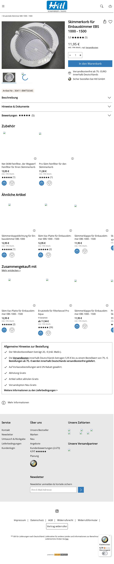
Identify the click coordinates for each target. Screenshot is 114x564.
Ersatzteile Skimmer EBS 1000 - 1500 (17, 16)
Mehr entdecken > (11, 270)
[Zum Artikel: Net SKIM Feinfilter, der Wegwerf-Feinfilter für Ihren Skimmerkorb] (20, 146)
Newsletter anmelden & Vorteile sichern (51, 484)
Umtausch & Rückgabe (13, 439)
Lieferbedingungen (11, 443)
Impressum (20, 520)
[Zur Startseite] (57, 6)
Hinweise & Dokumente (15, 106)
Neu (32, 439)
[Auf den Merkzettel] (110, 21)
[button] (104, 21)
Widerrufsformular (88, 520)
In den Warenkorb (90, 63)
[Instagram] (57, 511)
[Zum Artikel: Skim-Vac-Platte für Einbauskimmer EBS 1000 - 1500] (55, 218)
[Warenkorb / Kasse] (110, 6)
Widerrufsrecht (65, 520)
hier (66, 539)
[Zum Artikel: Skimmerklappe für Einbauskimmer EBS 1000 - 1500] (92, 218)
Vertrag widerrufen (57, 526)
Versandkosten (92, 47)
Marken (34, 434)
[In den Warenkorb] (4, 183)
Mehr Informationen (18, 402)
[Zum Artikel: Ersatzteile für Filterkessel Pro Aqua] (55, 293)
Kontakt (6, 430)
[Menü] (109, 536)
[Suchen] (102, 6)
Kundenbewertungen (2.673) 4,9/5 (45, 450)
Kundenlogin (8, 448)
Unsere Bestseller (39, 430)
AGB (50, 520)
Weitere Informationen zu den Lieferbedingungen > (31, 390)
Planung (34, 456)
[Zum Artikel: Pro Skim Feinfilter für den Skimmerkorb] (57, 146)
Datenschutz (37, 520)
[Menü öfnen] (4, 6)
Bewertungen (18, 115)
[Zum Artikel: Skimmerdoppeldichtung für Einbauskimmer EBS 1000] (19, 218)
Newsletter (7, 434)
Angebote (35, 443)
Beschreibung (10, 97)
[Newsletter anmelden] (81, 490)
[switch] (105, 553)
